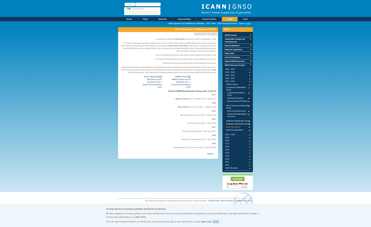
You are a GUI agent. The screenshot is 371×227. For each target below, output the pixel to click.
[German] (240, 183)
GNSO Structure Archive (227, 23)
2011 (227, 162)
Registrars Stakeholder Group (238, 121)
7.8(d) (213, 70)
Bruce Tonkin (183, 107)
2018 (227, 141)
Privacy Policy (214, 200)
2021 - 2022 (230, 78)
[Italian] (237, 183)
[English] (246, 183)
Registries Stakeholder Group (238, 124)
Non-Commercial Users (236, 111)
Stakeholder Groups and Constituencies (235, 40)
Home (245, 19)
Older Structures (231, 168)
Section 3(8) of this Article (178, 46)
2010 (227, 165)
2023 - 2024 (230, 72)
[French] (243, 183)
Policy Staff (229, 53)
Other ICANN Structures (235, 61)
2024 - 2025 (230, 69)
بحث (129, 4)
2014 (227, 153)
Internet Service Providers (237, 101)
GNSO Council (231, 35)
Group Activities (184, 19)
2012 (227, 159)
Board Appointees (232, 46)
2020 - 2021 (211, 23)
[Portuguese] (234, 183)
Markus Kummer (182, 99)
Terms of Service (226, 200)
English (210, 154)
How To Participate (232, 57)
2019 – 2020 (230, 135)
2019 (227, 138)
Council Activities (209, 19)
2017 (227, 144)
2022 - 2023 (230, 75)
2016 (227, 147)
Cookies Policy (241, 200)
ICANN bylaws (179, 39)
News (145, 19)
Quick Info (163, 19)
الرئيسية (248, 23)
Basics (129, 19)
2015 (227, 150)
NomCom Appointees (233, 50)
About (229, 19)
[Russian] (231, 183)
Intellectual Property (235, 98)
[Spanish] (228, 183)
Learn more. (206, 221)
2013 (227, 156)
